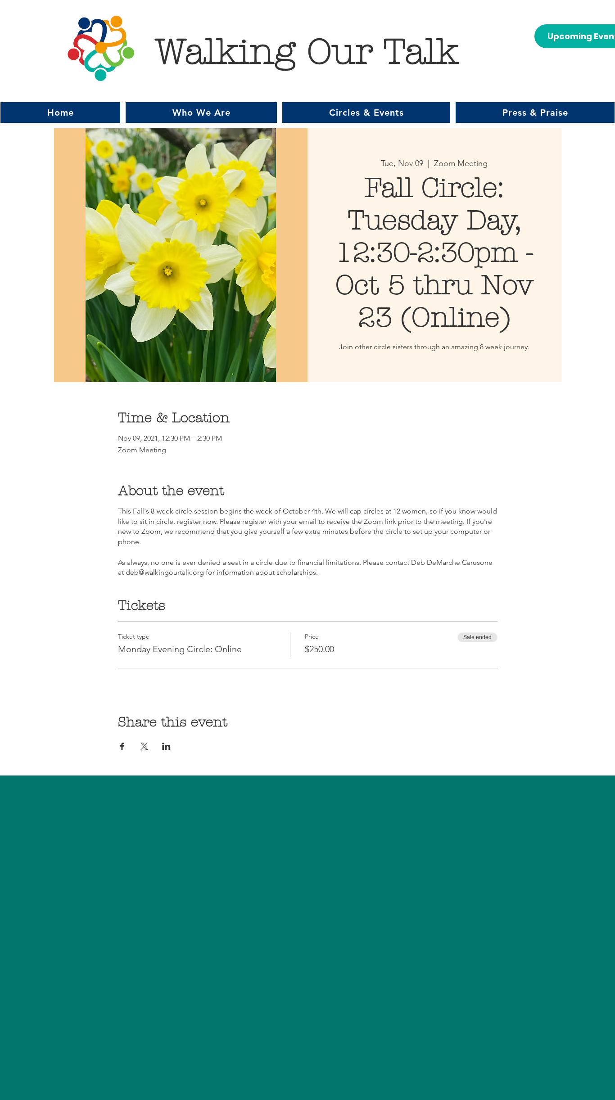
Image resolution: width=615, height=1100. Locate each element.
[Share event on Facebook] (122, 746)
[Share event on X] (144, 746)
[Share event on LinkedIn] (166, 746)
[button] (201, 112)
